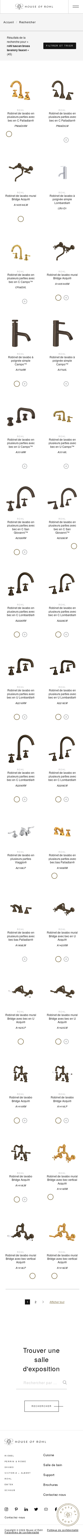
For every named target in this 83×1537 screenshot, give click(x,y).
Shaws (9, 1467)
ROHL (8, 1479)
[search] (41, 1384)
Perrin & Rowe (15, 1461)
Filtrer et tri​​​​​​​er (59, 45)
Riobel (9, 1456)
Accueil (9, 22)
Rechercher (42, 1406)
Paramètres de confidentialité (22, 1532)
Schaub (10, 1490)
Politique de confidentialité (62, 1530)
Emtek (9, 1484)
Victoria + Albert (18, 1473)
